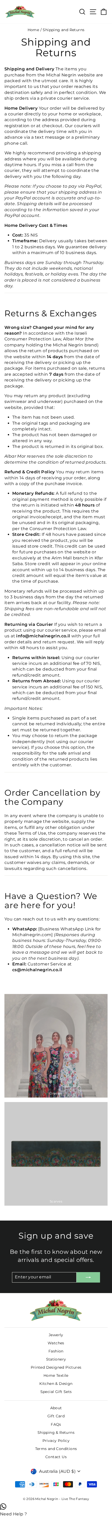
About (56, 1408)
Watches (56, 1343)
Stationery (56, 1359)
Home (33, 29)
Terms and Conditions (56, 1448)
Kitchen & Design (55, 1383)
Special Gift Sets (56, 1391)
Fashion (56, 1351)
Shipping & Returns (56, 1432)
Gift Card (56, 1416)
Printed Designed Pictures (56, 1367)
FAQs (56, 1424)
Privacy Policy (56, 1440)
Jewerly (56, 1335)
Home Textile (56, 1375)
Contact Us (56, 1456)
